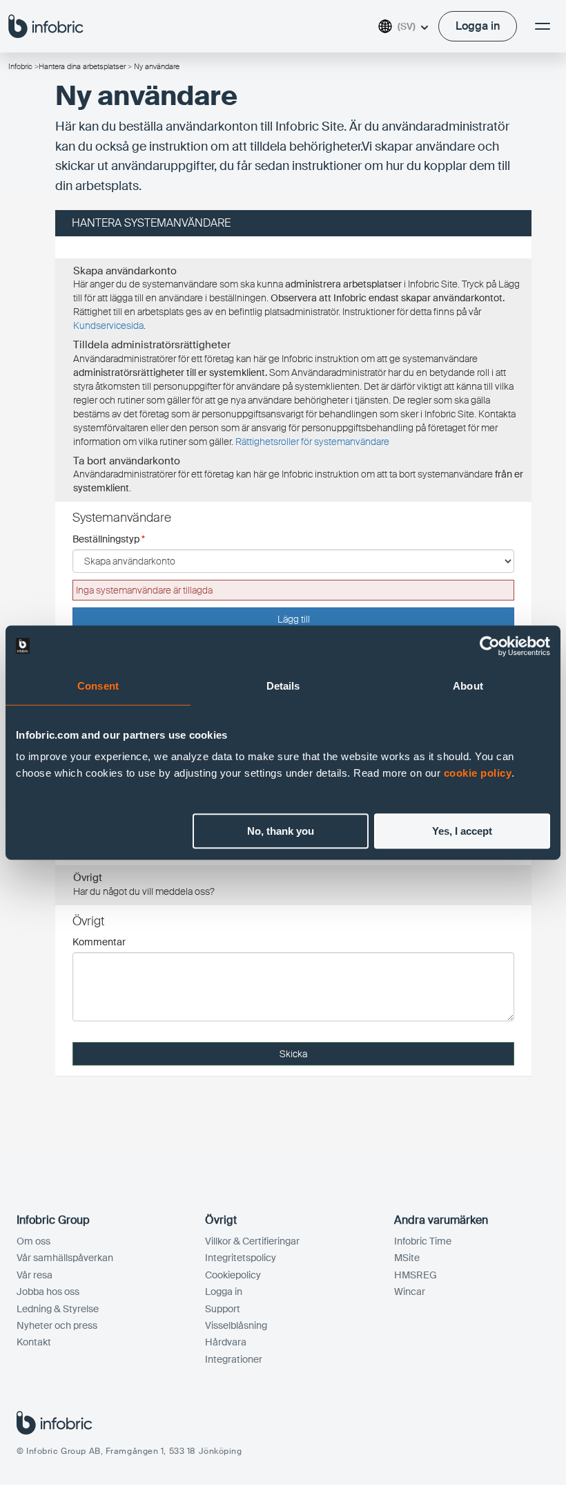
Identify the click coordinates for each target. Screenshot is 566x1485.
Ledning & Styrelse (58, 1309)
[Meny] (542, 26)
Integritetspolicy (240, 1257)
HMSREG (415, 1275)
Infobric (20, 66)
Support (222, 1309)
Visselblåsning (236, 1325)
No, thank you (280, 831)
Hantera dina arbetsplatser (82, 66)
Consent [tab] (98, 686)
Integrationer (233, 1359)
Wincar (409, 1291)
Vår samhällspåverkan (65, 1257)
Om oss (33, 1241)
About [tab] (468, 686)
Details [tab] (283, 686)
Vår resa (34, 1275)
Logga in (223, 1291)
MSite (407, 1257)
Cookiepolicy (233, 1275)
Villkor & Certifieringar (252, 1241)
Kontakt (34, 1342)
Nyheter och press (57, 1325)
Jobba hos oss (48, 1291)
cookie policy (478, 773)
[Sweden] (46, 25)
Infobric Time (422, 1241)
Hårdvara (225, 1342)
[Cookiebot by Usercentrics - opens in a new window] (489, 646)
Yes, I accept (462, 831)
